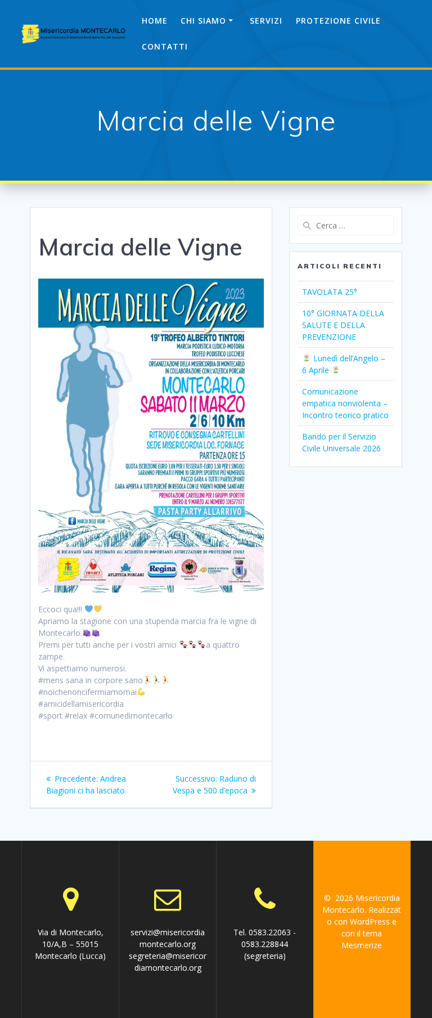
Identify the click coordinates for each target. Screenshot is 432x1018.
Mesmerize (361, 945)
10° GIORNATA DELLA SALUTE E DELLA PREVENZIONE (343, 325)
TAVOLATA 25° (329, 291)
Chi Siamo (203, 20)
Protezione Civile (338, 20)
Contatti (165, 46)
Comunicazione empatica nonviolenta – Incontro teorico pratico (345, 403)
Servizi (266, 20)
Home (155, 20)
